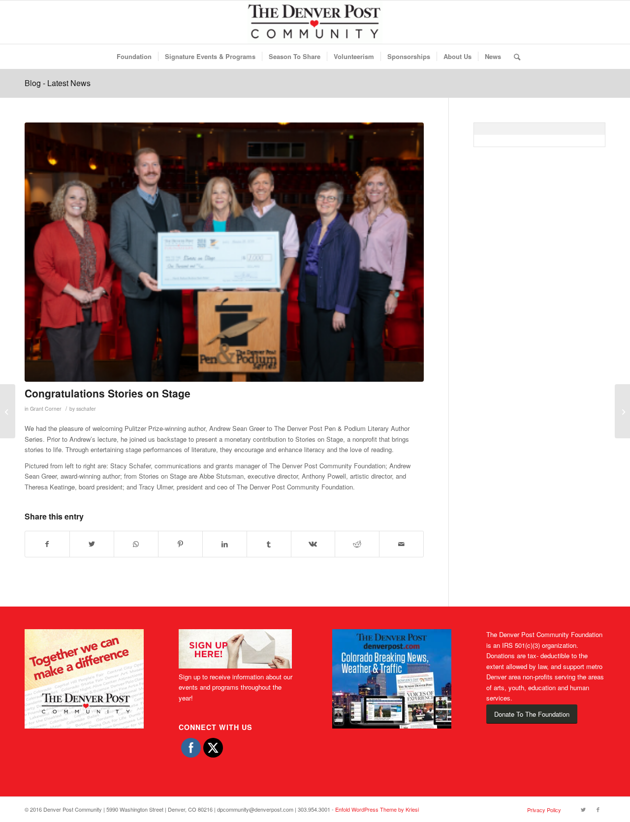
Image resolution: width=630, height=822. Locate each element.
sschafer (86, 408)
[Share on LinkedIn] (225, 544)
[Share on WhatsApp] (136, 544)
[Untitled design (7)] (224, 252)
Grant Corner (46, 408)
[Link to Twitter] (583, 809)
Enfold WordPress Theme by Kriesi (377, 809)
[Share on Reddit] (357, 544)
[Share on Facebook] (47, 544)
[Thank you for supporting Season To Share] (622, 411)
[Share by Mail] (401, 544)
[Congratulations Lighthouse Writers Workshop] (7, 411)
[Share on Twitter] (92, 544)
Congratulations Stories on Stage (107, 393)
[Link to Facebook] (598, 809)
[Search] (513, 56)
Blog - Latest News (58, 83)
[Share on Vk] (313, 544)
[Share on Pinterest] (180, 544)
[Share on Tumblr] (269, 544)
